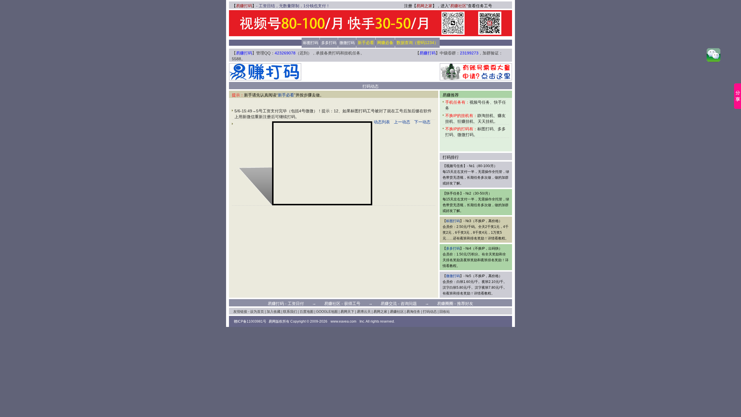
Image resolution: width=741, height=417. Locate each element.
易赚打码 (244, 5)
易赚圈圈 (445, 303)
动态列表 (382, 122)
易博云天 (364, 312)
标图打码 (310, 43)
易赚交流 (389, 303)
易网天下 (347, 312)
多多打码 (328, 43)
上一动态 (402, 122)
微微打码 (347, 43)
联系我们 (290, 312)
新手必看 (286, 95)
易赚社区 (458, 5)
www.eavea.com (343, 321)
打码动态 (430, 312)
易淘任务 (413, 312)
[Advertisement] (370, 72)
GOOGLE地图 (327, 312)
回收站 (444, 312)
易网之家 (424, 5)
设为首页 (257, 312)
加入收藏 (273, 312)
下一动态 (422, 122)
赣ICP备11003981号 (250, 321)
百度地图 (306, 312)
